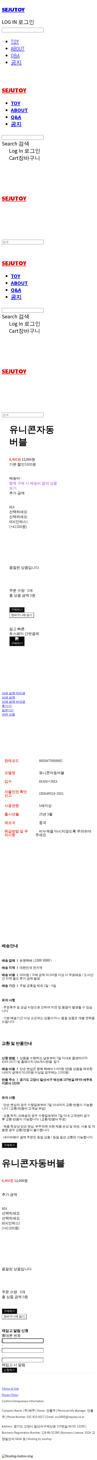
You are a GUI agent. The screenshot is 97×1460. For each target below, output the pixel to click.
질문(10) (8, 710)
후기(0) (7, 706)
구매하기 (9, 1145)
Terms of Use (10, 1388)
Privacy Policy (10, 1395)
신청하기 (9, 1370)
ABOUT (18, 48)
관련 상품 (8, 714)
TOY (15, 41)
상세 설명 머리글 (13, 693)
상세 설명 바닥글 (13, 702)
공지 (16, 62)
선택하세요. (18, 511)
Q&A (15, 55)
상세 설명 (8, 697)
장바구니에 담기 (14, 1316)
